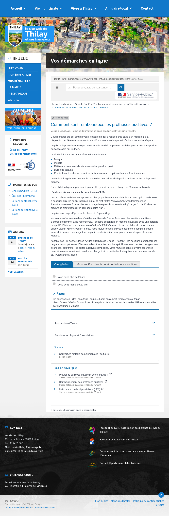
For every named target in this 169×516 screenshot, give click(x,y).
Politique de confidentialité (18, 507)
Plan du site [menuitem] (101, 500)
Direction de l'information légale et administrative (74, 410)
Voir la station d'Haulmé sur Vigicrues (26, 485)
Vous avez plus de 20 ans (70, 277)
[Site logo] (29, 46)
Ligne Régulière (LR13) (24, 190)
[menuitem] (23, 68)
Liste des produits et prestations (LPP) (80, 389)
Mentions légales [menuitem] (120, 500)
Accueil (16, 8)
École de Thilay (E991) (24, 195)
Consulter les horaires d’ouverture (24, 450)
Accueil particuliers (62, 104)
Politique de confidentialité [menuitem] (148, 500)
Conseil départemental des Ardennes (120, 463)
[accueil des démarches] (57, 87)
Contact (147, 8)
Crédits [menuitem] (160, 504)
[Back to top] (161, 495)
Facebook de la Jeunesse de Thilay (119, 439)
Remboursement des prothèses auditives (81, 382)
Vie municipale (46, 8)
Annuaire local (116, 8)
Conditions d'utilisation (44, 507)
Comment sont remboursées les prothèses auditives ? (81, 107)
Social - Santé (83, 104)
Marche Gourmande (25, 260)
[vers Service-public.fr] (136, 95)
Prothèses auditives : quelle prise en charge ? (84, 374)
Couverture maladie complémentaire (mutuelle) (84, 353)
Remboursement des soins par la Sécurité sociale (120, 104)
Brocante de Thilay (25, 239)
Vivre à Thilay (81, 8)
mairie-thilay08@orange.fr (26, 447)
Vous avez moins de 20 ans (72, 284)
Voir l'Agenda (15, 271)
